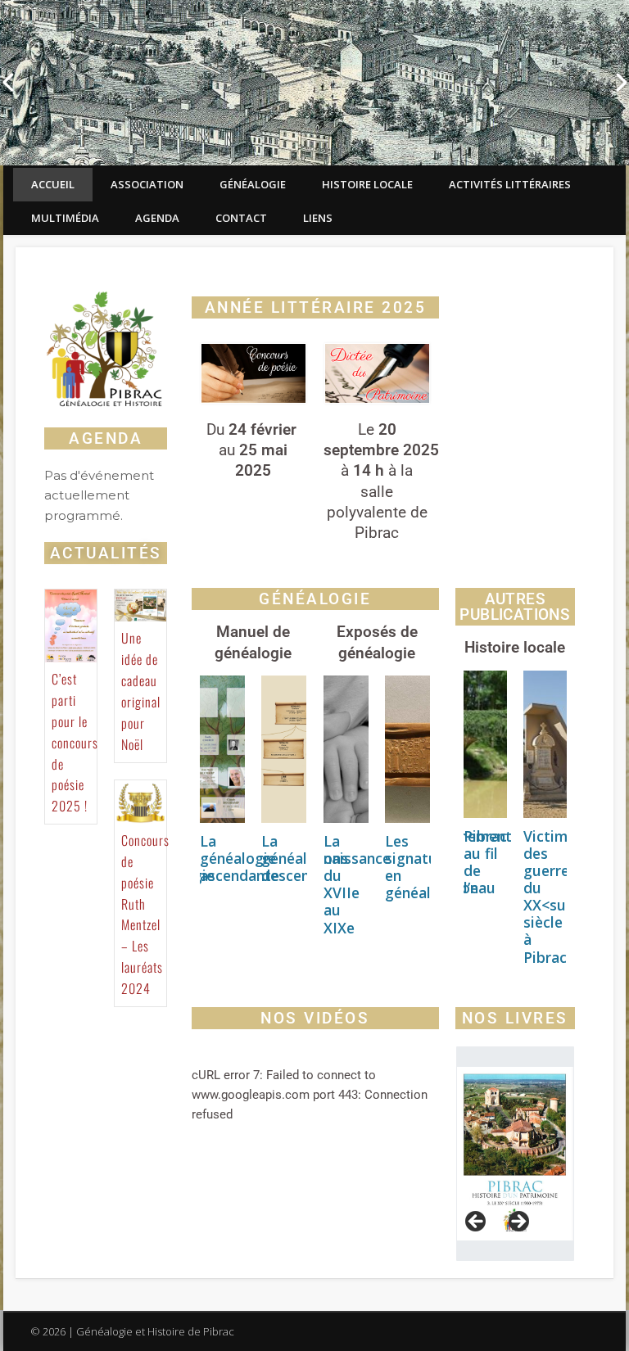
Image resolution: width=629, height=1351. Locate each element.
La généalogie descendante (305, 858)
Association (147, 184)
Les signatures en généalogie (423, 866)
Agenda (157, 217)
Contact (241, 217)
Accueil (53, 184)
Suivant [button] (517, 1222)
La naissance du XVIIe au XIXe (357, 884)
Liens (318, 217)
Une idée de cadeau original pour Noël (141, 691)
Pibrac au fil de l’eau (485, 861)
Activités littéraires (510, 184)
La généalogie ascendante (239, 858)
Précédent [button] (476, 1222)
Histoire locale (367, 184)
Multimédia (65, 217)
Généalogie (252, 184)
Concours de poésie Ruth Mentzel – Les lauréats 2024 (145, 914)
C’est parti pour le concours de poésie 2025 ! (75, 742)
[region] (515, 1154)
